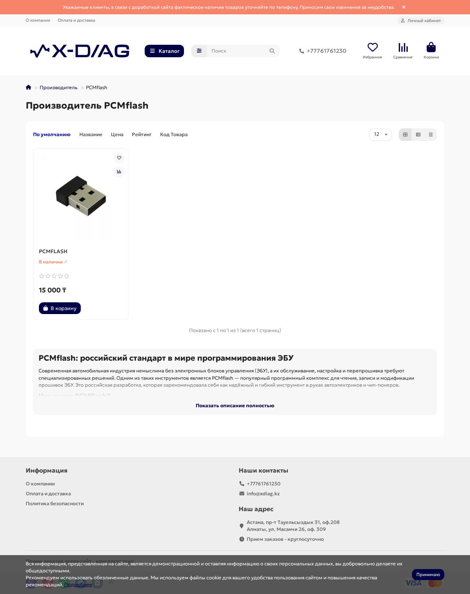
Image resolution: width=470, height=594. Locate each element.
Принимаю (428, 574)
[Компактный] (430, 134)
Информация (47, 470)
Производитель (58, 87)
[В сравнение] (118, 171)
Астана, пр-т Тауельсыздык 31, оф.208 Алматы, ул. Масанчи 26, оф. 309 (293, 525)
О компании (38, 20)
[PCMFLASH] (81, 196)
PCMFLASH (53, 251)
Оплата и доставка (76, 20)
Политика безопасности (55, 503)
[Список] (418, 134)
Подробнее (78, 585)
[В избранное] (118, 157)
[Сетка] (405, 134)
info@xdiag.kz (263, 494)
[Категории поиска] (199, 51)
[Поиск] (272, 51)
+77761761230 (326, 50)
